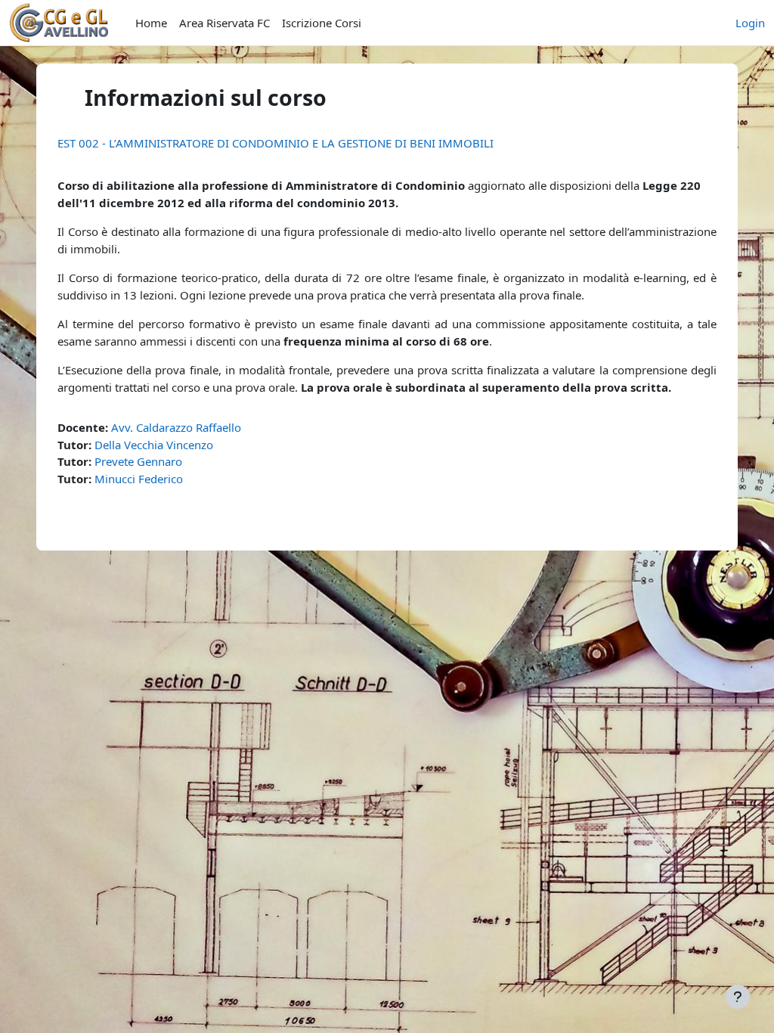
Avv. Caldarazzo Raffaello (176, 427)
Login (750, 22)
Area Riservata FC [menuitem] (224, 22)
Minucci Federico (138, 478)
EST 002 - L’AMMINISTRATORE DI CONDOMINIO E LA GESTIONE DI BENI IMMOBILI (275, 142)
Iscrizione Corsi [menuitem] (321, 22)
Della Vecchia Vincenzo (153, 444)
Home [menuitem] (151, 22)
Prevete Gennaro (138, 461)
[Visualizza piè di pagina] (738, 997)
